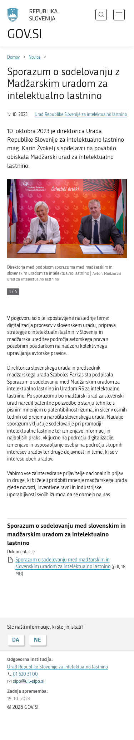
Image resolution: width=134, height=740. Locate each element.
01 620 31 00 (25, 674)
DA (15, 639)
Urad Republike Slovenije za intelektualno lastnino (81, 114)
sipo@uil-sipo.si (28, 681)
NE (37, 639)
